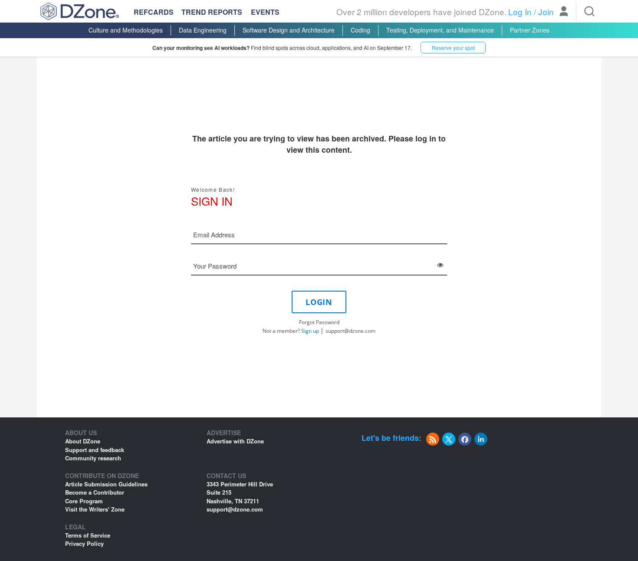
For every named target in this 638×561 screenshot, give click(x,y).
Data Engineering (203, 30)
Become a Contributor (94, 492)
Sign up (310, 331)
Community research (93, 458)
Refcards (154, 12)
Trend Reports (211, 12)
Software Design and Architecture (289, 30)
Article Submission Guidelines (106, 484)
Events (265, 12)
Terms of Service (87, 535)
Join (546, 11)
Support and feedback (94, 450)
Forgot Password (319, 322)
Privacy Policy (84, 543)
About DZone (82, 441)
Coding (360, 30)
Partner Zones (529, 30)
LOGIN (319, 302)
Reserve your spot (453, 47)
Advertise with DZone (235, 441)
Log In (520, 11)
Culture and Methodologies (126, 30)
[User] (564, 12)
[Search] (589, 11)
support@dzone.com (350, 331)
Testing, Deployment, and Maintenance (440, 30)
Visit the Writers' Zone (95, 509)
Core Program (84, 501)
